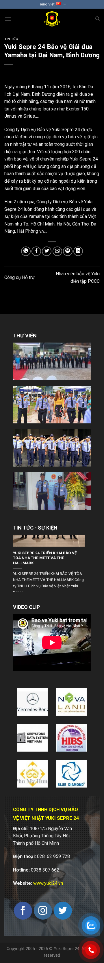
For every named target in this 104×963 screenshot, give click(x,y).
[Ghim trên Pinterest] (68, 251)
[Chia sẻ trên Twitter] (46, 251)
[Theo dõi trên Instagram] (43, 911)
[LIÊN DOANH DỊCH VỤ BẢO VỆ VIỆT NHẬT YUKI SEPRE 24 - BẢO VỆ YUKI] (52, 19)
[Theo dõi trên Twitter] (63, 911)
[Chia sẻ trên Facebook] (36, 251)
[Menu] (7, 19)
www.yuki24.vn (48, 883)
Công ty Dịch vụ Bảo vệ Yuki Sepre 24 (42, 129)
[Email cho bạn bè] (57, 251)
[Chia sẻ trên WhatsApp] (26, 251)
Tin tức (11, 39)
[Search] (97, 18)
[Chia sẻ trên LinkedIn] (78, 251)
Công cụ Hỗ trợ (19, 277)
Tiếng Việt (46, 4)
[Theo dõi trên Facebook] (23, 911)
